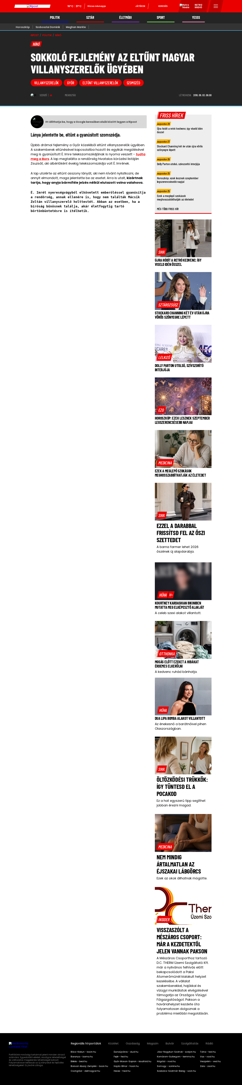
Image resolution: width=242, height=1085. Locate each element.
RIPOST (35, 35)
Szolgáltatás (189, 1043)
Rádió (209, 1043)
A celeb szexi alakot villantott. (178, 613)
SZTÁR (90, 17)
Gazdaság (133, 1043)
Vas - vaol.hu (207, 1056)
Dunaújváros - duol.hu (126, 1051)
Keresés (163, 6)
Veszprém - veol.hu (210, 1061)
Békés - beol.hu (79, 1061)
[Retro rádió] (183, 6)
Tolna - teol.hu (208, 1051)
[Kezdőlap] (32, 6)
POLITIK (55, 17)
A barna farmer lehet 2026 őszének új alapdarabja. (177, 549)
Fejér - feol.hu (121, 1056)
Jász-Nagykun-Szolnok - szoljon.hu (176, 1051)
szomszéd (133, 83)
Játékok (140, 6)
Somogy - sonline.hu (168, 1066)
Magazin (152, 1043)
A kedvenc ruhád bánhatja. (176, 671)
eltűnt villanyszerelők (100, 83)
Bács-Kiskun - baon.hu (83, 1051)
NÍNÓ (58, 35)
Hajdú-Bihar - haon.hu (126, 1066)
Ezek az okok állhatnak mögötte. (182, 878)
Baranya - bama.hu (82, 1056)
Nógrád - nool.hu (166, 1061)
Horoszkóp (23, 27)
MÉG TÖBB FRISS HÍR (168, 209)
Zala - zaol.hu (207, 1066)
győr (70, 83)
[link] (162, 251)
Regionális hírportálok (86, 1043)
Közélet (113, 1043)
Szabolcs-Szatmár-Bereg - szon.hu (176, 1071)
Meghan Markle (76, 27)
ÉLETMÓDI (125, 17)
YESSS (196, 17)
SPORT (161, 17)
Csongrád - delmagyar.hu (85, 1071)
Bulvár (169, 1043)
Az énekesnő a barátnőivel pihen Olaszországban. (180, 726)
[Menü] (215, 6)
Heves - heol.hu (122, 1071)
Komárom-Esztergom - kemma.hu (176, 1056)
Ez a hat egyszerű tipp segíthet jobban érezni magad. (181, 802)
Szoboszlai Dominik (48, 27)
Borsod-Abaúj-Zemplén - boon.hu (89, 1066)
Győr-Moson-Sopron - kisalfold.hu (132, 1061)
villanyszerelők (46, 83)
